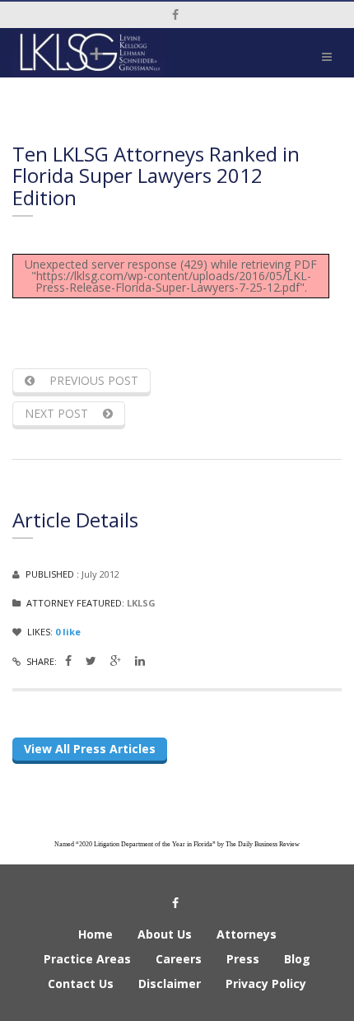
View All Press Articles (90, 748)
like (68, 631)
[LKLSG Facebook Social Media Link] (68, 660)
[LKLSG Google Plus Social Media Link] (115, 660)
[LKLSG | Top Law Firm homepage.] (88, 52)
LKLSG (141, 603)
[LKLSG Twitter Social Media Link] (91, 660)
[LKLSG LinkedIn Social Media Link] (140, 660)
